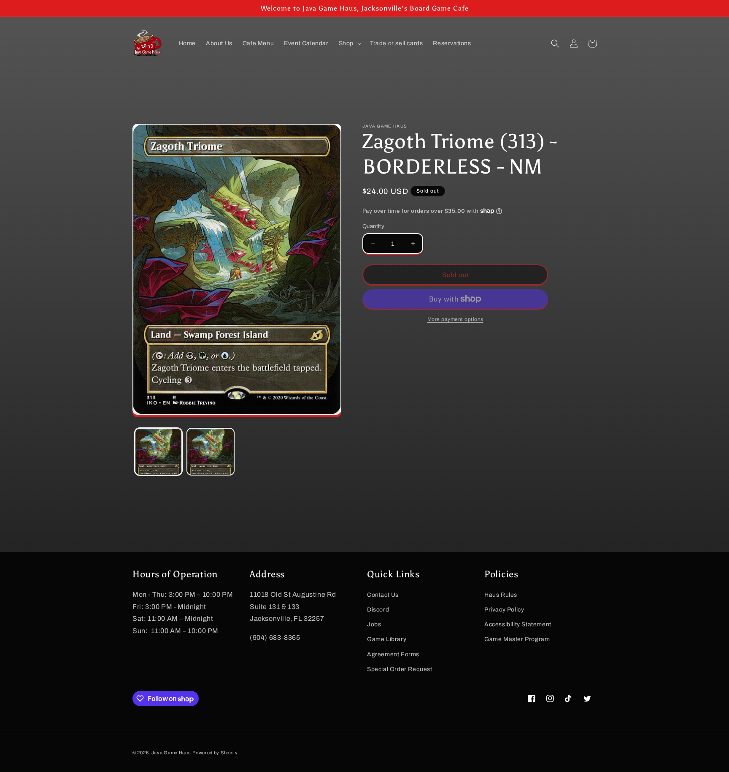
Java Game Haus (171, 752)
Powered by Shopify (215, 752)
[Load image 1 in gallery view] (158, 452)
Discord (378, 609)
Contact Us (383, 595)
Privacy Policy (504, 609)
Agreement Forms (393, 654)
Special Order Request (399, 669)
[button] (349, 43)
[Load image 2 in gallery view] (210, 452)
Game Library (386, 639)
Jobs (374, 624)
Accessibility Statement (517, 624)
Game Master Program (517, 639)
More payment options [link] (455, 319)
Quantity (373, 226)
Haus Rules (500, 595)
